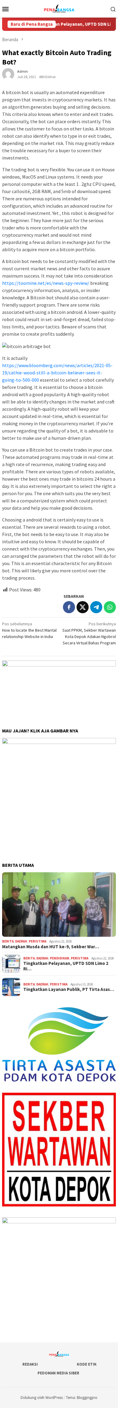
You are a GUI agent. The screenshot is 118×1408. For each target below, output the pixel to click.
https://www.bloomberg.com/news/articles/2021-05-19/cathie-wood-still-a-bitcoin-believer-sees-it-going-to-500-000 (57, 372)
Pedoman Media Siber (58, 1373)
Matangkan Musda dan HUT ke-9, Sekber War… (50, 946)
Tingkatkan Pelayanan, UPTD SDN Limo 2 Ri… (65, 966)
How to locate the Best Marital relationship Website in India (29, 630)
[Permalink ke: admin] (8, 73)
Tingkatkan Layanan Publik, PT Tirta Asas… (68, 989)
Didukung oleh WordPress (42, 1397)
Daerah (21, 941)
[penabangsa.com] (58, 8)
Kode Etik (87, 1364)
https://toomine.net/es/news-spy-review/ (45, 283)
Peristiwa (37, 941)
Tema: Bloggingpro (81, 1397)
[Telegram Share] (96, 607)
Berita (8, 941)
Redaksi (30, 1364)
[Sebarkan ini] (69, 607)
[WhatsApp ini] (110, 607)
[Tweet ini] (83, 607)
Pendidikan (59, 958)
